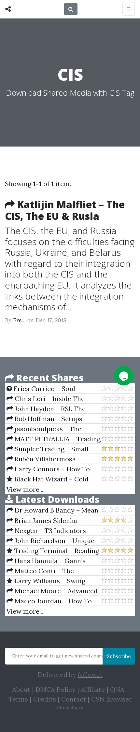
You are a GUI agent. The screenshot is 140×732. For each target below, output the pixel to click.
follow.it (90, 674)
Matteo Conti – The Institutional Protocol (40, 571)
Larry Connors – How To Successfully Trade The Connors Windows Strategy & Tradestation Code (52, 469)
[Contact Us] (123, 375)
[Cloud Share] (9, 9)
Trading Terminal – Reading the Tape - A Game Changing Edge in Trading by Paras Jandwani (53, 551)
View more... (25, 489)
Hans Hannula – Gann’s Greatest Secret (46, 561)
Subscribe (119, 656)
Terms (18, 699)
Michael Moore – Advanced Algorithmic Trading (52, 591)
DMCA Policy (55, 689)
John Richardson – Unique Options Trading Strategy (50, 541)
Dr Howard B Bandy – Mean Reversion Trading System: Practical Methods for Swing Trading (52, 510)
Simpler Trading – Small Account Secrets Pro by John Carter (50, 449)
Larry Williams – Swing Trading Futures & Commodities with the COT (49, 581)
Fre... (19, 320)
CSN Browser (111, 699)
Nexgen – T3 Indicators (49, 530)
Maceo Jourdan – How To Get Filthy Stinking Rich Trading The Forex (49, 601)
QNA (117, 689)
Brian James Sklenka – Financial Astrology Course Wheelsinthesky (48, 520)
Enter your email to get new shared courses (60, 656)
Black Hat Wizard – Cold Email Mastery (48, 479)
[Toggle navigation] (128, 9)
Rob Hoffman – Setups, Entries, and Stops (45, 419)
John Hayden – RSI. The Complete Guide (46, 409)
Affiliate (93, 689)
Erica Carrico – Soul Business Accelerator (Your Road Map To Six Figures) (48, 388)
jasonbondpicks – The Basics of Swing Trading (44, 429)
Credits (44, 699)
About (21, 689)
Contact (73, 699)
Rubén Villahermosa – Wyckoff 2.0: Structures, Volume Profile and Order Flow (54, 459)
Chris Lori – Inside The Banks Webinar (46, 399)
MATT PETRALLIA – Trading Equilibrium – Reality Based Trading (54, 439)
